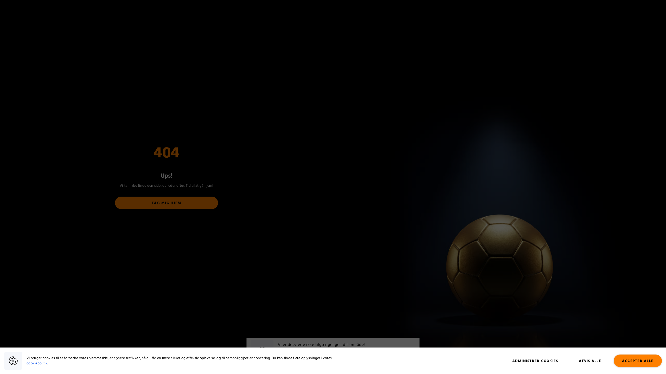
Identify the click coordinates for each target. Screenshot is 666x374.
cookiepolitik (37, 363)
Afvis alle (590, 361)
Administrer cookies (535, 361)
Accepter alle (638, 361)
